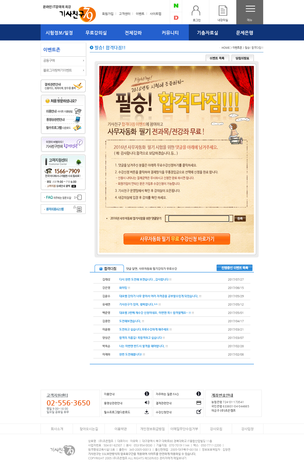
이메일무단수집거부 (184, 429)
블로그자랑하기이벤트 (57, 70)
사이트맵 (155, 13)
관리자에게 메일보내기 (173, 458)
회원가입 (108, 13)
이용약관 (120, 429)
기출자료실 (207, 32)
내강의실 (223, 20)
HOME (226, 47)
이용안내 (109, 394)
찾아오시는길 (89, 429)
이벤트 (140, 13)
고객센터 (124, 13)
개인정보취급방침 (152, 429)
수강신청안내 (163, 412)
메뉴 (249, 20)
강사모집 (216, 429)
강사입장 (247, 429)
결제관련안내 (163, 403)
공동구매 (49, 60)
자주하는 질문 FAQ (167, 394)
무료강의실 (96, 32)
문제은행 (244, 32)
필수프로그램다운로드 (117, 412)
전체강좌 (133, 32)
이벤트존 (237, 47)
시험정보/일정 (59, 32)
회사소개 (57, 429)
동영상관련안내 (113, 403)
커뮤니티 (170, 32)
